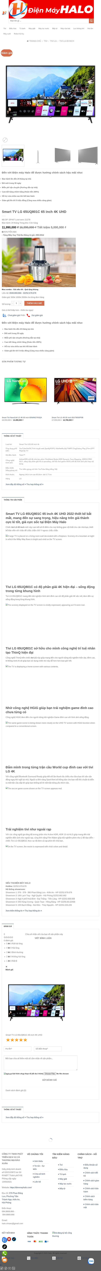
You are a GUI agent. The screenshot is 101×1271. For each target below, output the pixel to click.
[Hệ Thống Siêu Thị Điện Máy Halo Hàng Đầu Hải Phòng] (51, 9)
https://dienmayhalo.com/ (21, 1187)
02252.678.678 (29, 293)
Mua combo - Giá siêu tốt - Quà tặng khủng (20, 289)
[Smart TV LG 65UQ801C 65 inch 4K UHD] (50, 94)
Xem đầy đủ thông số (15, 484)
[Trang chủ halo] (4, 13)
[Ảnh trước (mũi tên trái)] (2, 1144)
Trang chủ (35, 41)
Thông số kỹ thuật (12, 436)
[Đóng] (1, 1265)
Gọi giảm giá (37, 315)
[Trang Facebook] (6, 1269)
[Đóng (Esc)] (2, 1133)
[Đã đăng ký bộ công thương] (63, 1235)
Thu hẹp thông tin (33, 911)
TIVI (45, 41)
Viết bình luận (43, 938)
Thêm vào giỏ (34, 303)
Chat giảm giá (13, 315)
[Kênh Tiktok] (2, 1269)
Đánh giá (8, 926)
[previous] (7, 94)
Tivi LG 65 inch (66, 41)
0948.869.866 (15, 293)
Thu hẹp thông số (34, 484)
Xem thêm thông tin (14, 911)
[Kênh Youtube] (10, 1269)
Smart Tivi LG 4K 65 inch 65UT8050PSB (67, 417)
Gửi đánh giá (49, 1080)
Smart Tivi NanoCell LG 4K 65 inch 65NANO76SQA (22, 417)
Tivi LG (53, 41)
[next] (94, 94)
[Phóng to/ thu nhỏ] (9, 1133)
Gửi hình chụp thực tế (27, 1074)
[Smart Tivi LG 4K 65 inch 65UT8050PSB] (75, 391)
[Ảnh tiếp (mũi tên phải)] (9, 1144)
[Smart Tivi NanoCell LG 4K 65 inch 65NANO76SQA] (25, 391)
